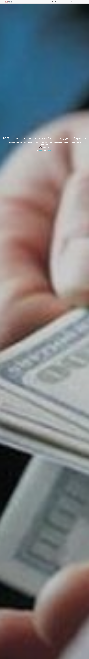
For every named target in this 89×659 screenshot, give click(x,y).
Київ (45, 150)
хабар (49, 150)
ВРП (41, 150)
